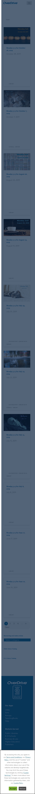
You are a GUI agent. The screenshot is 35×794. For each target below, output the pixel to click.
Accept (13, 788)
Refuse (22, 788)
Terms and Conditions (14, 757)
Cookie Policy (18, 783)
